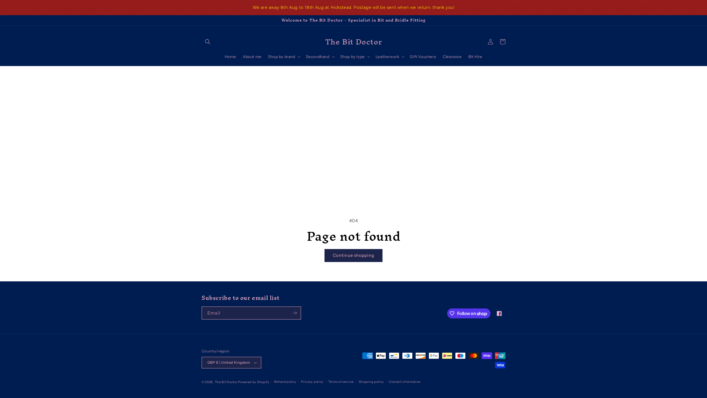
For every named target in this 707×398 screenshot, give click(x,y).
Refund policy (285, 382)
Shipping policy (371, 382)
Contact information (405, 382)
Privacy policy (312, 382)
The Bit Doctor (226, 382)
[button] (208, 42)
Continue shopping (353, 255)
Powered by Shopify (254, 382)
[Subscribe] (295, 313)
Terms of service (341, 382)
